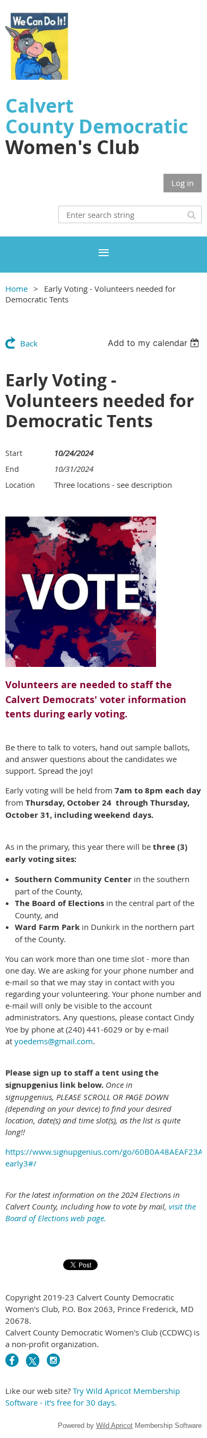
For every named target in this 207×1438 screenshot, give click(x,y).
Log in (182, 182)
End (12, 469)
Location (20, 485)
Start (13, 453)
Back (29, 343)
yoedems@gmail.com (53, 1041)
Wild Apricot (114, 1425)
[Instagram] (53, 1360)
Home (16, 288)
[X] (32, 1360)
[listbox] (155, 342)
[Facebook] (12, 1360)
